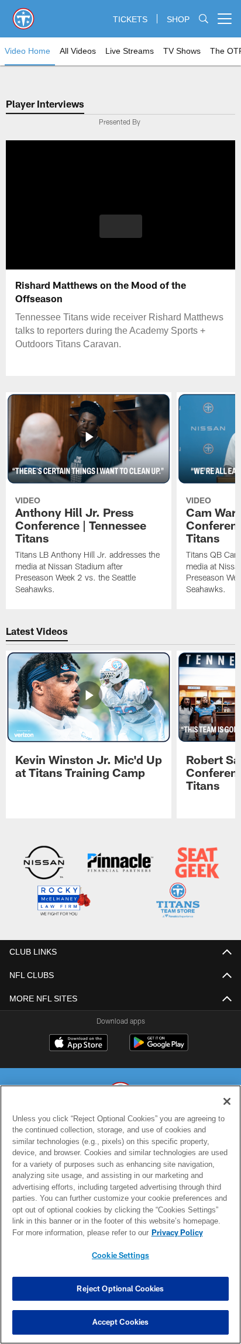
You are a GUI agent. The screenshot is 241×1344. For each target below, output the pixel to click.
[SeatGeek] (197, 864)
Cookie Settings (120, 1255)
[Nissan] (44, 864)
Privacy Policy (177, 1232)
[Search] (203, 19)
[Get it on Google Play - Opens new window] (158, 1048)
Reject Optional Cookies (120, 1288)
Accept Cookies (120, 1321)
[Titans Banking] (120, 864)
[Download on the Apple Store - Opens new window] (78, 1044)
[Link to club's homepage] (23, 14)
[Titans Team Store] (178, 902)
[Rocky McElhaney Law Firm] (63, 902)
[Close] (227, 1101)
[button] (120, 233)
